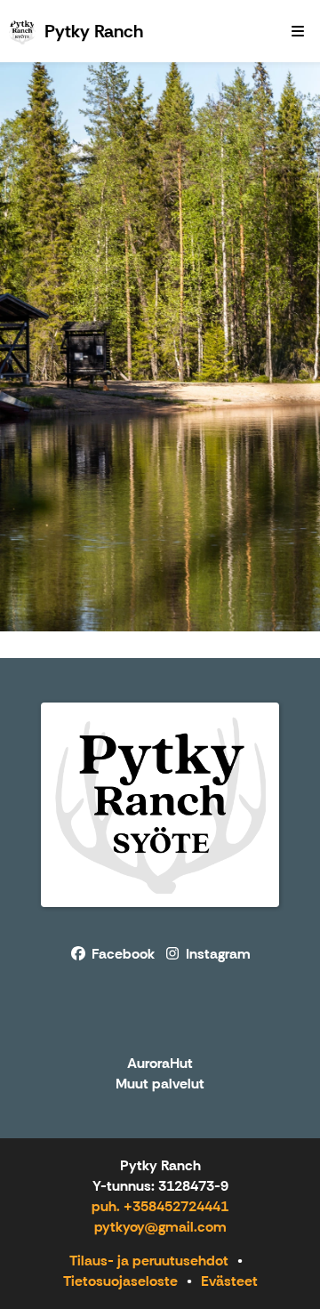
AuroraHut (160, 1064)
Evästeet (229, 1281)
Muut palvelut (160, 1084)
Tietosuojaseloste (120, 1281)
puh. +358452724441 (160, 1206)
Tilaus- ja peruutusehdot (148, 1260)
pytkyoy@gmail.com (160, 1226)
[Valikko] (298, 31)
